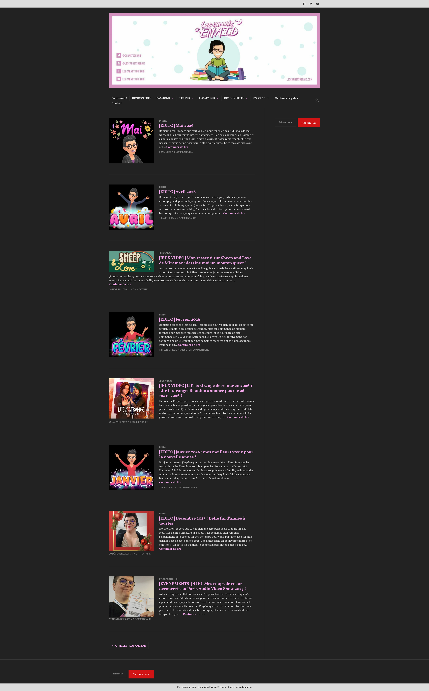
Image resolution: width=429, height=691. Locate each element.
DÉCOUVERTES (234, 98)
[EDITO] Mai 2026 (176, 126)
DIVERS (163, 120)
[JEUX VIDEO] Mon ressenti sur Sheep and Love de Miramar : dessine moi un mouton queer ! (205, 260)
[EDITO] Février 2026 (179, 320)
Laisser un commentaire (194, 349)
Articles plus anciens (130, 645)
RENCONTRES (141, 98)
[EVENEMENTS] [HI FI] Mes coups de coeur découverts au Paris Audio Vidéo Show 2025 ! (202, 586)
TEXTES (184, 98)
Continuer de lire (177, 147)
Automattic (245, 686)
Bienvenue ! (119, 98)
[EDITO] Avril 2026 (177, 192)
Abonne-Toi (309, 122)
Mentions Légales (286, 98)
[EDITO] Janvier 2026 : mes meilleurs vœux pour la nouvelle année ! (206, 454)
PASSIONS (163, 98)
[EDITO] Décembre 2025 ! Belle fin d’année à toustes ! (202, 521)
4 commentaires (187, 218)
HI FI (177, 579)
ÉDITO (162, 187)
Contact (117, 103)
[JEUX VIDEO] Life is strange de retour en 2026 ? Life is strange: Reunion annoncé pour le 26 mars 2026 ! (206, 391)
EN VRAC (259, 98)
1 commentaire (138, 289)
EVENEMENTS (166, 579)
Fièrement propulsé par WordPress (196, 686)
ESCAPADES (207, 98)
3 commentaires (183, 152)
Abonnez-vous (141, 674)
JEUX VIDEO (165, 253)
